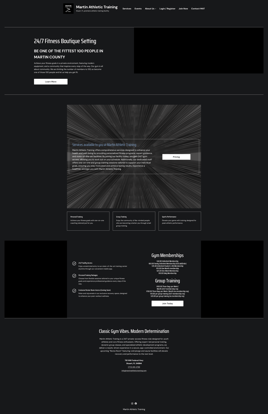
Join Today (167, 303)
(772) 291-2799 (134, 367)
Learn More (50, 81)
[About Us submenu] (155, 8)
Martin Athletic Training (97, 7)
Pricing (176, 157)
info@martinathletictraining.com (134, 371)
